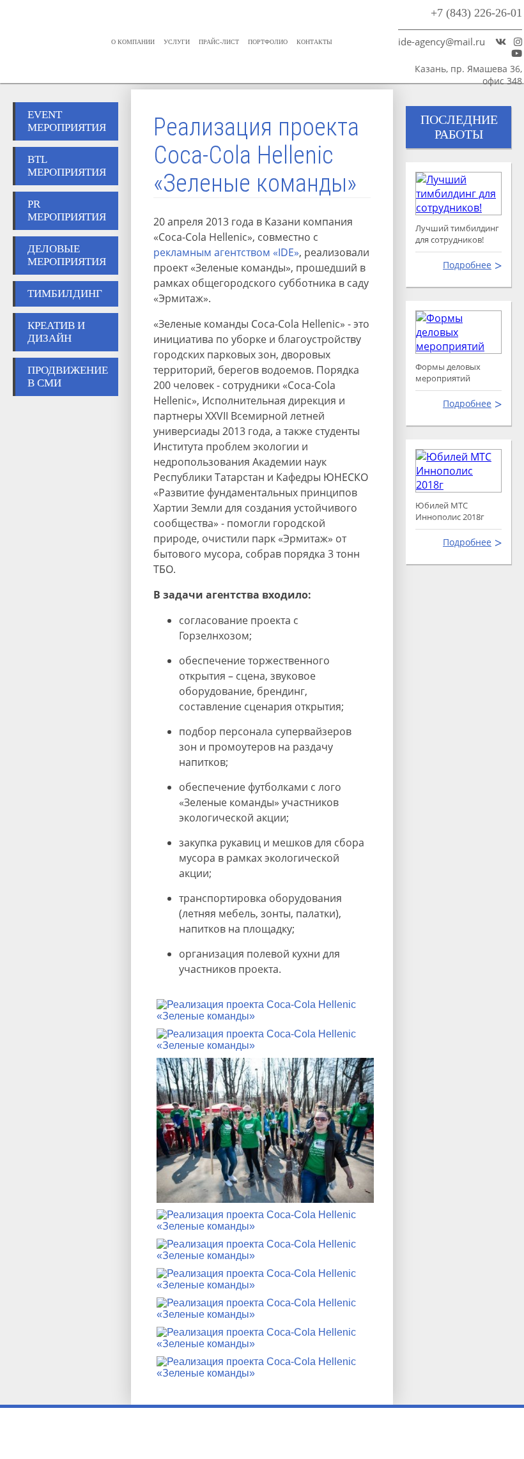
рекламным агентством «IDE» (226, 252)
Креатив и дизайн (56, 331)
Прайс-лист (219, 41)
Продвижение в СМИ (67, 376)
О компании (133, 41)
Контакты (314, 41)
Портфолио (268, 41)
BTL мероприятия (66, 165)
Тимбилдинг (64, 293)
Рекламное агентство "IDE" (43, 11)
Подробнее (467, 265)
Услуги (177, 41)
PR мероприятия (66, 210)
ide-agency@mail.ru (441, 41)
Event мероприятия (66, 121)
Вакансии (385, 1433)
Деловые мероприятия (66, 255)
